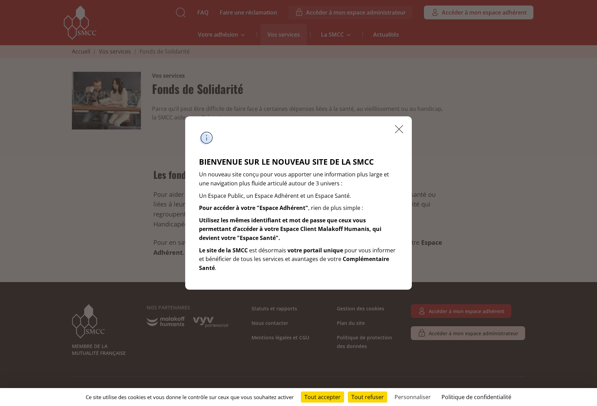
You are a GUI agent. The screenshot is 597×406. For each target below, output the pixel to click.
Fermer (399, 129)
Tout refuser (367, 397)
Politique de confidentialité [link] (476, 397)
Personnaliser (413, 397)
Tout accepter (322, 397)
